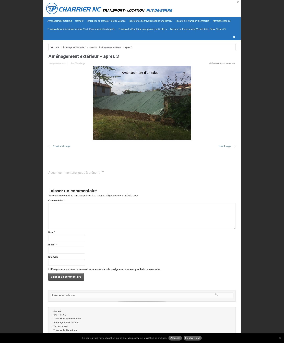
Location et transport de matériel (193, 20)
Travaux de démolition (65, 330)
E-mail (52, 244)
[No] (280, 338)
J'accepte (175, 338)
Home (56, 47)
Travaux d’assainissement (67, 318)
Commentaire (56, 200)
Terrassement (60, 326)
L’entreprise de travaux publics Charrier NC (150, 20)
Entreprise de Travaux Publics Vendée (106, 20)
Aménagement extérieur (59, 20)
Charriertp (79, 63)
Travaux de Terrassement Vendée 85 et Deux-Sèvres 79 (198, 29)
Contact (79, 20)
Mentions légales (221, 20)
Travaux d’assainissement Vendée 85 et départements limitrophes (81, 29)
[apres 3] (142, 103)
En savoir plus (192, 338)
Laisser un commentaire (223, 63)
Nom (51, 232)
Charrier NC (59, 315)
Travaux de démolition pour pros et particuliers (142, 29)
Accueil (57, 311)
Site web (53, 256)
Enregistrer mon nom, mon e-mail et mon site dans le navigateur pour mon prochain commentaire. (106, 269)
